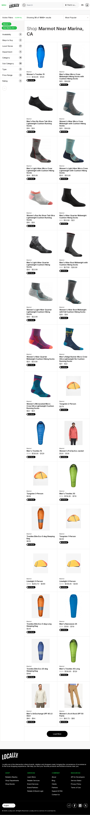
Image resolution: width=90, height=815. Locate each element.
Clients (54, 784)
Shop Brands (10, 784)
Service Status (76, 780)
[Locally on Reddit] (69, 805)
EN (82, 5)
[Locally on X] (85, 805)
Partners (55, 787)
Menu (4, 5)
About (54, 777)
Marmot (6, 24)
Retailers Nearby (11, 777)
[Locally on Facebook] (74, 805)
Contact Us (56, 794)
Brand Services (32, 784)
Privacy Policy (76, 784)
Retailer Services (33, 780)
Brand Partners (32, 787)
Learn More (31, 777)
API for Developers (78, 777)
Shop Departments (12, 780)
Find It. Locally (72, 5)
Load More (57, 734)
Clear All (18, 17)
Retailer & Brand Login (35, 791)
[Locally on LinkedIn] (80, 805)
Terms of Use (76, 787)
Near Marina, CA (8, 28)
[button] (12, 34)
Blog (53, 780)
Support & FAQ (57, 791)
